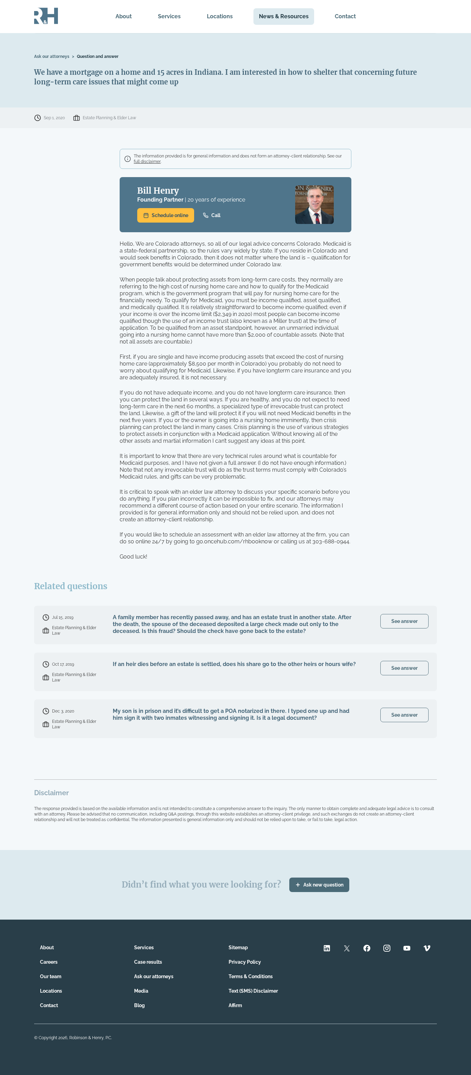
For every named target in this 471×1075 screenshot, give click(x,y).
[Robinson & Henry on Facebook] (367, 949)
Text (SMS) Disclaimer (253, 991)
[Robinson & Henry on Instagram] (387, 949)
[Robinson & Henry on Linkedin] (327, 949)
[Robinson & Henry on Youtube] (407, 949)
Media (141, 991)
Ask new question (323, 885)
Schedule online (170, 215)
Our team (50, 976)
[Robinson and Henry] (46, 16)
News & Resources (284, 16)
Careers (49, 962)
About (124, 16)
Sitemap (238, 947)
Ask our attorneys (51, 56)
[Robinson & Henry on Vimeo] (427, 949)
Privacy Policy (245, 962)
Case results (148, 962)
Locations (220, 16)
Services (169, 16)
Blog (139, 1005)
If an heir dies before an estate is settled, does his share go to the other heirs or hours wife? (234, 664)
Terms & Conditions (251, 976)
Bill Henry (158, 190)
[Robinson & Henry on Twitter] (347, 949)
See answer (404, 621)
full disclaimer (147, 161)
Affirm (235, 1005)
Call (215, 215)
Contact (345, 16)
